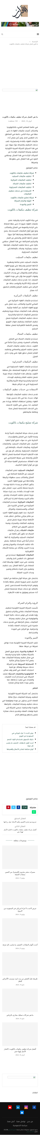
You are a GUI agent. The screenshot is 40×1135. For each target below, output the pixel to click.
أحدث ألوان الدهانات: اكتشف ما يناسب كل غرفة (19, 744)
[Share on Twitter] (13, 807)
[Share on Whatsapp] (34, 812)
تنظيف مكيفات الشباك (22, 183)
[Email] (22, 1112)
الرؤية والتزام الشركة (22, 201)
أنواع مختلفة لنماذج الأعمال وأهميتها (20, 749)
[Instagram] (26, 1107)
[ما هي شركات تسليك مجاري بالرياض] (20, 1000)
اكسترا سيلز (30, 1131)
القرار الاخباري (12, 1129)
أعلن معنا (11, 1121)
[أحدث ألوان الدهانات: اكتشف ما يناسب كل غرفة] (20, 930)
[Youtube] (10, 1107)
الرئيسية (35, 41)
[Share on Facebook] (18, 807)
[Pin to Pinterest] (8, 807)
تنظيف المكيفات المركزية (21, 180)
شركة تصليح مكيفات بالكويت (22, 197)
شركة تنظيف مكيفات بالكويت (22, 173)
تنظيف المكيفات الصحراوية (20, 187)
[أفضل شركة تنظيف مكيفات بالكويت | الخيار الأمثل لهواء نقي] (20, 1034)
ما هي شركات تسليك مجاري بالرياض (20, 1015)
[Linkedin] (18, 1107)
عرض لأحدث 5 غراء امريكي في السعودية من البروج (22, 735)
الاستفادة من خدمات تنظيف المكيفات (19, 192)
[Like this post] (24, 807)
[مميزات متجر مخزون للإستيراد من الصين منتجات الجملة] (20, 857)
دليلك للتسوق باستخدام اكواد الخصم (20, 739)
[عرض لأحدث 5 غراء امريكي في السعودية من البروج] (20, 893)
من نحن (30, 1121)
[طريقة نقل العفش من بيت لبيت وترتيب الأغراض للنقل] (20, 964)
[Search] (2, 34)
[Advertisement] (20, 68)
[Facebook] (34, 1107)
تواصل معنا (20, 1121)
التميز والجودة (25, 204)
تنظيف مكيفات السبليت (21, 176)
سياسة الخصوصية (20, 1125)
